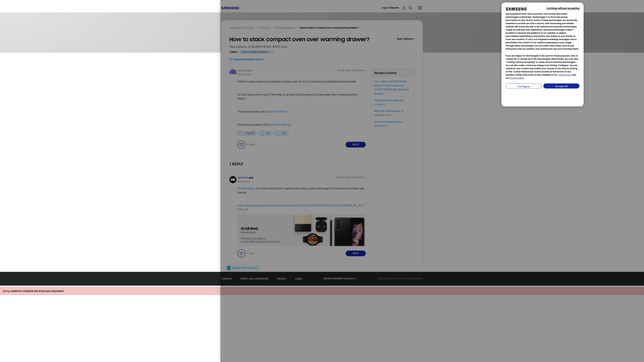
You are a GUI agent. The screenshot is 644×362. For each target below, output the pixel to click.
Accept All (561, 86)
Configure (523, 86)
